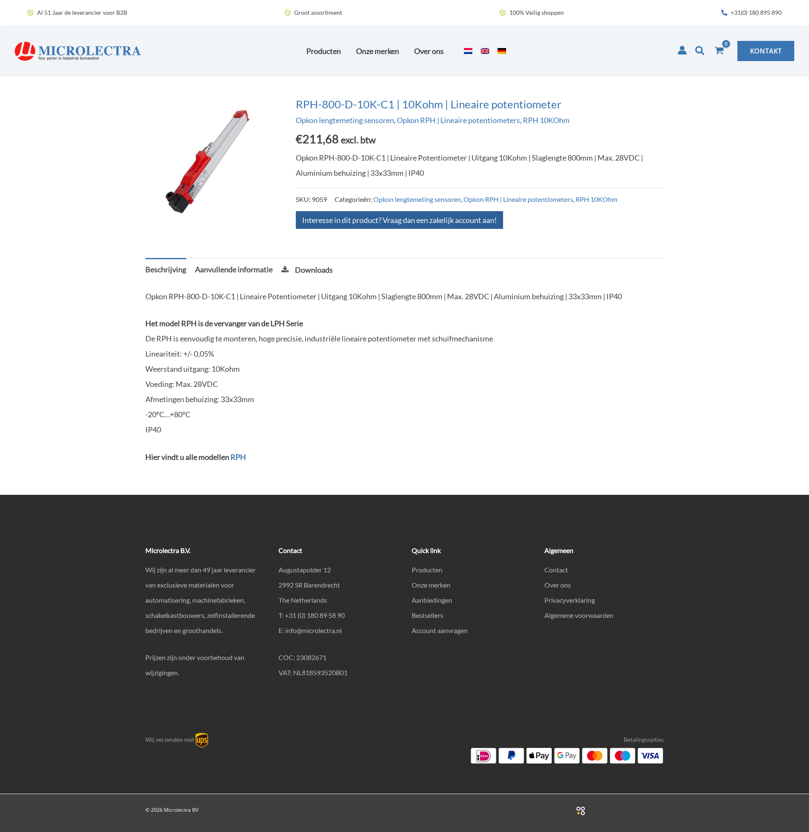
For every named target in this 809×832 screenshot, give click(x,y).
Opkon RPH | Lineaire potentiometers (458, 120)
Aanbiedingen (432, 600)
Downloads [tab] (314, 269)
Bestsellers (427, 615)
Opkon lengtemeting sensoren (345, 120)
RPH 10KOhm (546, 120)
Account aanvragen (440, 630)
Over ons (557, 585)
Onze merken (431, 585)
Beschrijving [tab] (165, 269)
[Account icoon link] (682, 50)
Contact (556, 570)
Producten (427, 570)
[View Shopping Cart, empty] (719, 51)
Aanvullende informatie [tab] (234, 269)
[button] (700, 51)
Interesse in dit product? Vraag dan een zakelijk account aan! (399, 220)
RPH (238, 457)
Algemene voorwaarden (578, 615)
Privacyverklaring (569, 600)
